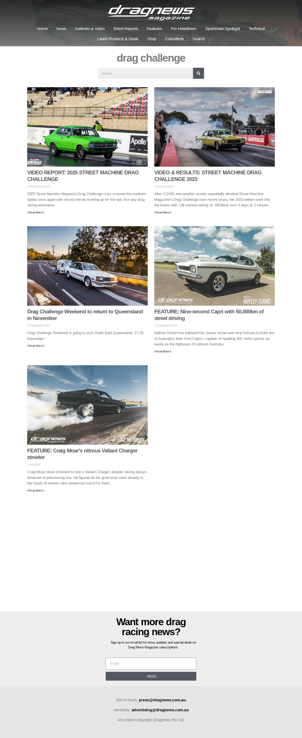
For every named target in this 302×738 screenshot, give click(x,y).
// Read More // (35, 212)
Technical (257, 28)
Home (42, 28)
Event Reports (126, 28)
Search (199, 39)
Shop (151, 39)
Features (154, 28)
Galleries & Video (90, 28)
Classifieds (174, 39)
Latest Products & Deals (117, 39)
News (61, 28)
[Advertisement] (151, 555)
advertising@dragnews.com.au (160, 710)
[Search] (198, 73)
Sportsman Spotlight (222, 28)
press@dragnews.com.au (162, 700)
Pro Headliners (183, 28)
